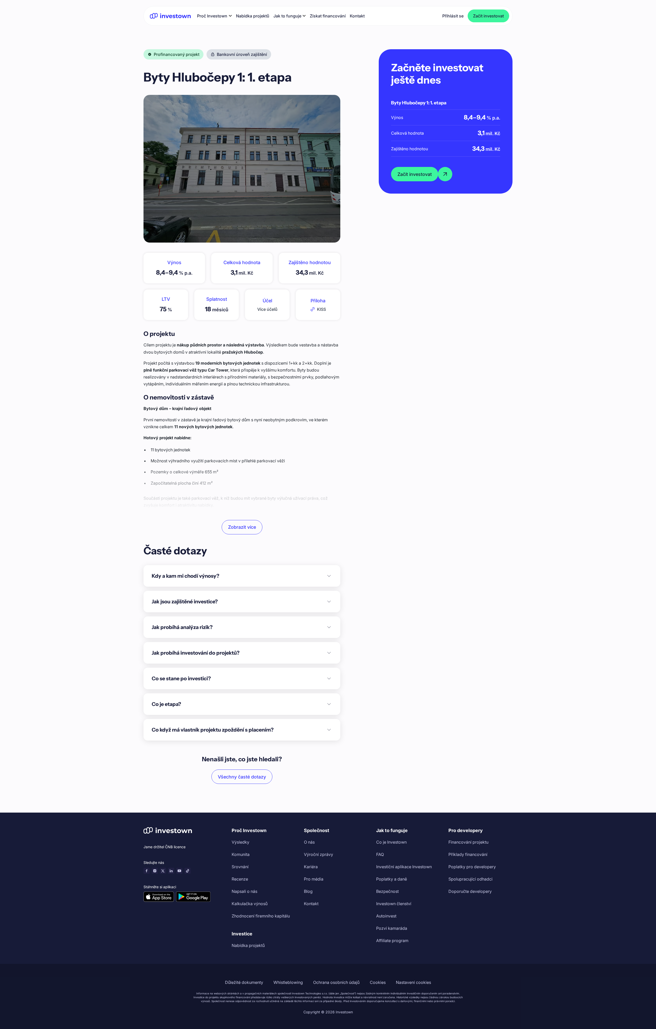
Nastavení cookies (413, 982)
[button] (214, 15)
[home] (170, 15)
